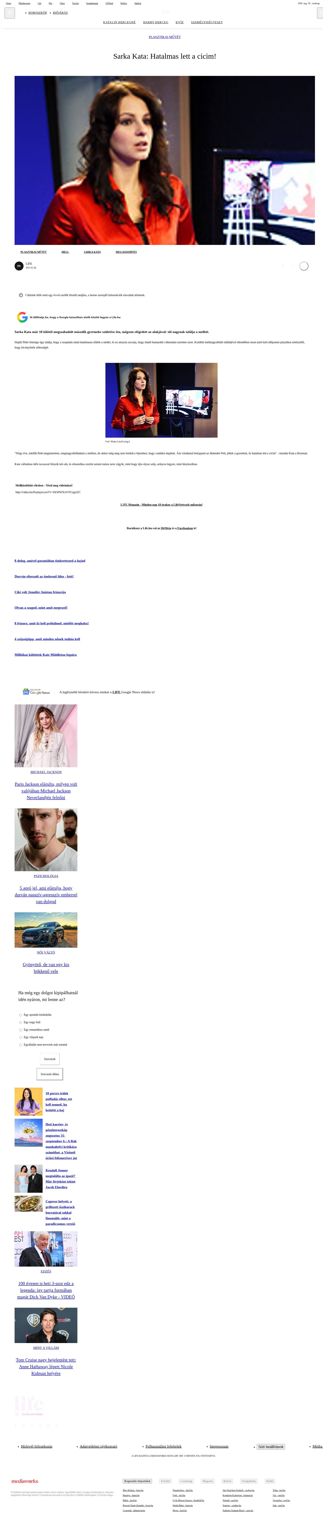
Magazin (208, 1481)
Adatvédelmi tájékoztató (98, 1446)
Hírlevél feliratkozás (36, 1446)
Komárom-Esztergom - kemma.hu (238, 1495)
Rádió (269, 1481)
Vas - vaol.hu (278, 1495)
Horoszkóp (37, 12)
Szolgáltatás (249, 1481)
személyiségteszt (207, 22)
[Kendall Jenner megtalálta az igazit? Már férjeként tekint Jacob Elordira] (29, 1179)
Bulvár (227, 1481)
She (50, 3)
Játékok (137, 3)
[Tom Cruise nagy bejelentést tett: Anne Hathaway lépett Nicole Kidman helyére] (46, 1325)
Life (39, 3)
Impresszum (219, 1446)
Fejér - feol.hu (179, 1495)
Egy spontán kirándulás (37, 1014)
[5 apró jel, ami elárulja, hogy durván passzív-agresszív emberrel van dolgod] (46, 839)
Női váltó (46, 952)
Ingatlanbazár (92, 3)
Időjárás (60, 12)
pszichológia (46, 876)
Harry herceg (155, 22)
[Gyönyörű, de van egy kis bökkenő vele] (46, 930)
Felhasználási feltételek (164, 1446)
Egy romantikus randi (36, 1029)
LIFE (117, 692)
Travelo (75, 3)
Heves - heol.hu (180, 1510)
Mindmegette (24, 3)
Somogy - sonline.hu (232, 1505)
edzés (46, 1271)
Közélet (165, 1481)
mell (65, 252)
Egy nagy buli (32, 1022)
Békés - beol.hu (130, 1500)
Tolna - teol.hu (279, 1490)
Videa (62, 3)
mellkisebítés (126, 252)
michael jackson (46, 772)
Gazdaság (186, 1481)
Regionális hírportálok (137, 1481)
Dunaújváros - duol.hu (183, 1490)
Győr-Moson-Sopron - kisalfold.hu (188, 1500)
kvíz (180, 22)
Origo (8, 3)
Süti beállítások (271, 1447)
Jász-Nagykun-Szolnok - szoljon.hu (238, 1490)
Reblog (124, 3)
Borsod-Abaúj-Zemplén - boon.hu (138, 1505)
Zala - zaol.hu (279, 1505)
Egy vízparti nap (33, 1037)
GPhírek (109, 3)
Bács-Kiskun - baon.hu (133, 1490)
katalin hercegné (119, 22)
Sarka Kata (92, 252)
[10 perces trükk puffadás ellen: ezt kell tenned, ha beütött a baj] (29, 1102)
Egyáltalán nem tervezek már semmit (45, 1044)
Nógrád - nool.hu (230, 1500)
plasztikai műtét (165, 37)
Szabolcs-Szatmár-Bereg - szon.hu (238, 1510)
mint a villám (46, 1348)
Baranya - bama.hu (131, 1495)
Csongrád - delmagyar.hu (134, 1510)
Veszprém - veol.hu (281, 1500)
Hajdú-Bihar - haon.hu (183, 1505)
